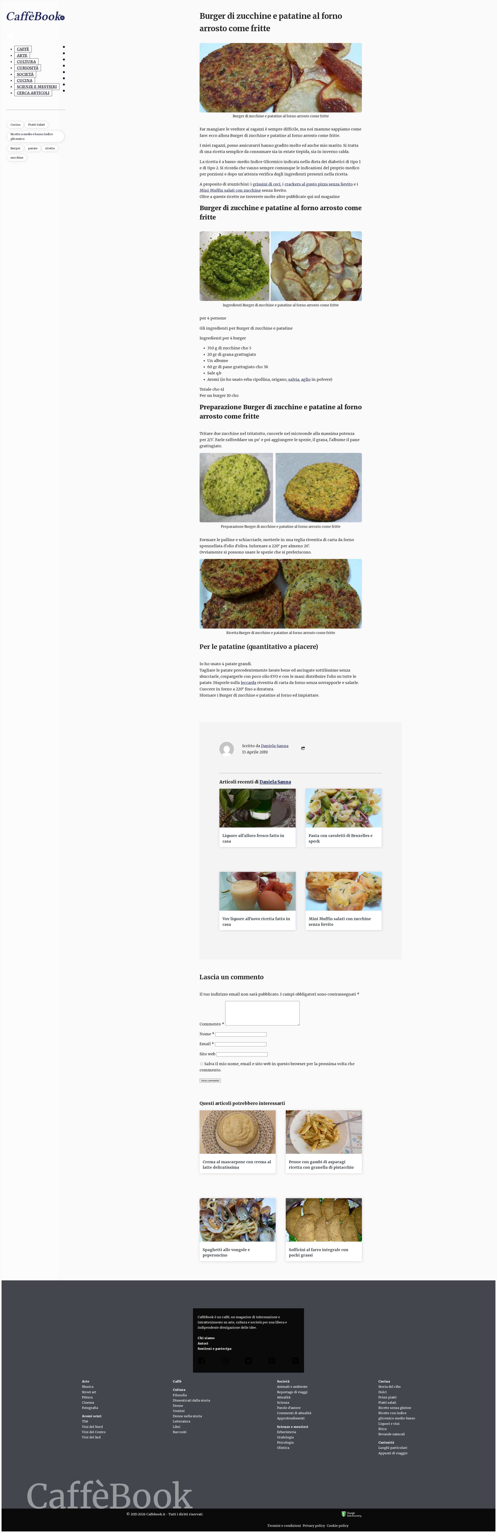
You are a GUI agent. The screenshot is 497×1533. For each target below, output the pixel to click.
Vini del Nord (92, 1427)
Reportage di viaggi (292, 1392)
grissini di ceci (267, 184)
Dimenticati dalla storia (191, 1400)
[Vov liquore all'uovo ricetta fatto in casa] (257, 891)
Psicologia (285, 1442)
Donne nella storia (187, 1416)
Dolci (382, 1392)
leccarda (248, 682)
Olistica (283, 1448)
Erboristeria (286, 1432)
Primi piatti (387, 1397)
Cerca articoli (33, 93)
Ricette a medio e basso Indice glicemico (31, 136)
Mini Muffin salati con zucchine (230, 190)
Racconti (180, 1432)
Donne (178, 1406)
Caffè (23, 49)
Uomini (179, 1411)
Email (207, 1044)
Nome (207, 1034)
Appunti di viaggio (393, 1453)
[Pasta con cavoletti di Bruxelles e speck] (344, 808)
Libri (176, 1427)
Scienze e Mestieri (37, 86)
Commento (212, 1024)
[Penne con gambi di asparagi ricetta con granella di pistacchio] (324, 1132)
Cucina (24, 80)
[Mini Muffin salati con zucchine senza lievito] (344, 891)
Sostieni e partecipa (214, 1349)
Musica (87, 1387)
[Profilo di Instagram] (225, 1361)
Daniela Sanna (274, 746)
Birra (382, 1429)
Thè (85, 1421)
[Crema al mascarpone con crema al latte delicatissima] (238, 1132)
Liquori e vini (389, 1424)
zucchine (16, 157)
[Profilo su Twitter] (248, 1361)
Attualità (283, 1397)
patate (32, 148)
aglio (306, 379)
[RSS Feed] (295, 1361)
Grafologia (285, 1437)
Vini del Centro (94, 1432)
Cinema (88, 1402)
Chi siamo (206, 1338)
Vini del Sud (91, 1437)
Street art (89, 1392)
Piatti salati (387, 1402)
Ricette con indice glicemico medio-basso (396, 1415)
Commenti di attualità (294, 1413)
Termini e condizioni (284, 1526)
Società (25, 74)
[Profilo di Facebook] (201, 1361)
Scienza (283, 1402)
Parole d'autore (289, 1408)
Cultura (26, 61)
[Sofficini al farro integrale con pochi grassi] (324, 1220)
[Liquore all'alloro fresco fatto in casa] (257, 808)
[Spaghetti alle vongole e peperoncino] (238, 1220)
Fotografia (90, 1408)
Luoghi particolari (392, 1448)
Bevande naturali (391, 1434)
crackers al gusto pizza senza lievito (319, 184)
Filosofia (180, 1395)
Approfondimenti (291, 1418)
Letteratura (181, 1421)
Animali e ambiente (292, 1387)
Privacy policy (314, 1526)
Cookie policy (337, 1526)
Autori (203, 1343)
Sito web (207, 1054)
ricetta (50, 148)
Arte (22, 55)
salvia (293, 379)
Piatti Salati (36, 124)
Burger (15, 148)
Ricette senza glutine (394, 1408)
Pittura (87, 1397)
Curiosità (27, 68)
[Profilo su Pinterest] (272, 1361)
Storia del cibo (389, 1387)
